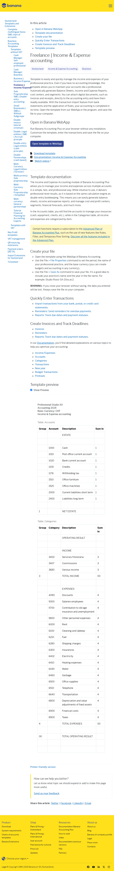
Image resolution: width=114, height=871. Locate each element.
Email (88, 803)
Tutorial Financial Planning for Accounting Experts (19, 215)
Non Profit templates (13, 233)
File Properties (58, 260)
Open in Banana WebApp (48, 29)
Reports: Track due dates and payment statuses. (61, 315)
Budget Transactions (46, 372)
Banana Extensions (10, 841)
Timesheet (13, 262)
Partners (62, 853)
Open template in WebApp (47, 143)
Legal (89, 838)
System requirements (11, 830)
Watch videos (42, 161)
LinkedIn (78, 803)
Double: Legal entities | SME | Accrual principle (20, 135)
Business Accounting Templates (13, 44)
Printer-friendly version (43, 767)
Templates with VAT (18, 226)
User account (36, 840)
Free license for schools (40, 845)
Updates (34, 853)
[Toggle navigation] (109, 5)
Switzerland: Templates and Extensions (12, 23)
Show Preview (41, 390)
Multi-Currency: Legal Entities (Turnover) (20, 168)
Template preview (45, 48)
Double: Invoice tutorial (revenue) (18, 124)
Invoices (39, 329)
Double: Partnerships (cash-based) (20, 157)
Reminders (41, 332)
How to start (64, 833)
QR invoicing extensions (14, 244)
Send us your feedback (46, 793)
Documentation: (60, 157)
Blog (89, 830)
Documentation (45, 342)
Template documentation (49, 32)
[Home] (11, 6)
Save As (54, 272)
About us (91, 826)
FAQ (60, 849)
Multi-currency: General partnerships (20, 203)
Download (6, 826)
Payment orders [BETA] (15, 250)
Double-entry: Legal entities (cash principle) (20, 147)
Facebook (66, 803)
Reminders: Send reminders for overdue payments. (63, 311)
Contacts (91, 846)
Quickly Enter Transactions (49, 40)
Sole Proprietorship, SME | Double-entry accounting (21, 96)
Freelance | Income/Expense (22, 86)
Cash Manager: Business (18, 72)
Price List (34, 849)
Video (61, 837)
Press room (92, 842)
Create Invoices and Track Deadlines (55, 44)
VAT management (16, 238)
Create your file (43, 36)
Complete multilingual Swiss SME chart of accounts (16, 33)
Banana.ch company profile (99, 834)
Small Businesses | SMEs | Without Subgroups (20, 111)
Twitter (54, 803)
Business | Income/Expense (22, 80)
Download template (44, 153)
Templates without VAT (16, 50)
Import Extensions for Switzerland (16, 257)
